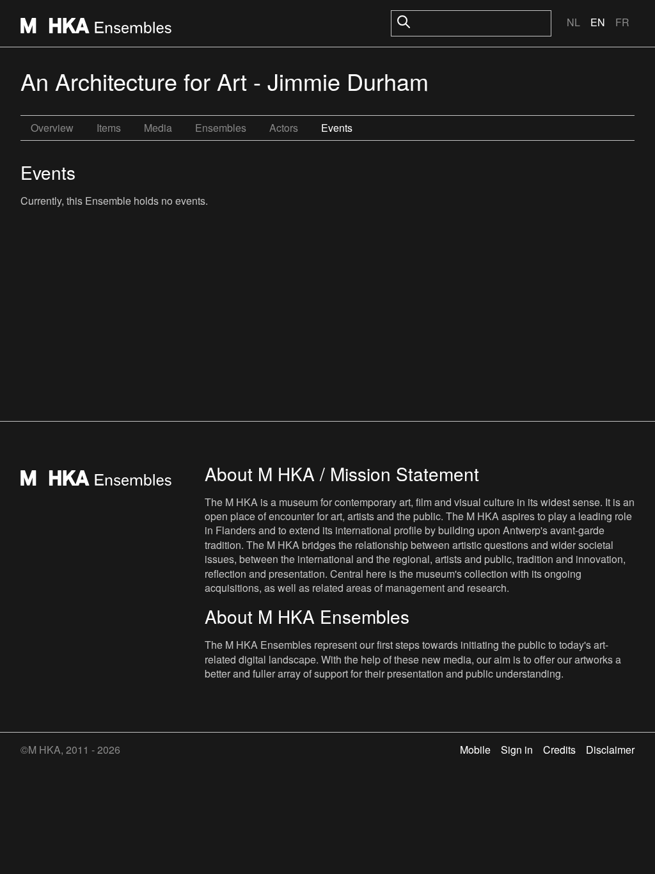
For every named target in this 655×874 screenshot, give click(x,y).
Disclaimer (610, 749)
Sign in (517, 749)
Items (109, 127)
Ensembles (220, 127)
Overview (52, 127)
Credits (559, 749)
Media (158, 127)
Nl (573, 22)
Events (336, 127)
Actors (283, 127)
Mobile (475, 749)
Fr (622, 22)
